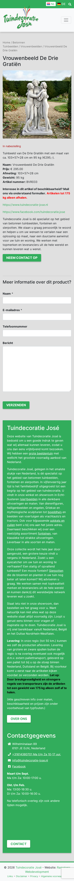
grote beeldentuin (41, 453)
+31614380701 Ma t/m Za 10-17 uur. (36, 754)
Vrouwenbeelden (31, 46)
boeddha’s (55, 512)
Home (6, 42)
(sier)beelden (29, 499)
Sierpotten (56, 570)
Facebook (19, 766)
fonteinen (44, 533)
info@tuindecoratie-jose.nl (30, 760)
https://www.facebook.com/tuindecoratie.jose (34, 212)
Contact (19, 844)
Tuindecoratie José (28, 867)
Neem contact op (22, 258)
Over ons (19, 719)
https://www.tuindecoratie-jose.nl (25, 204)
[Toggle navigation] (66, 20)
